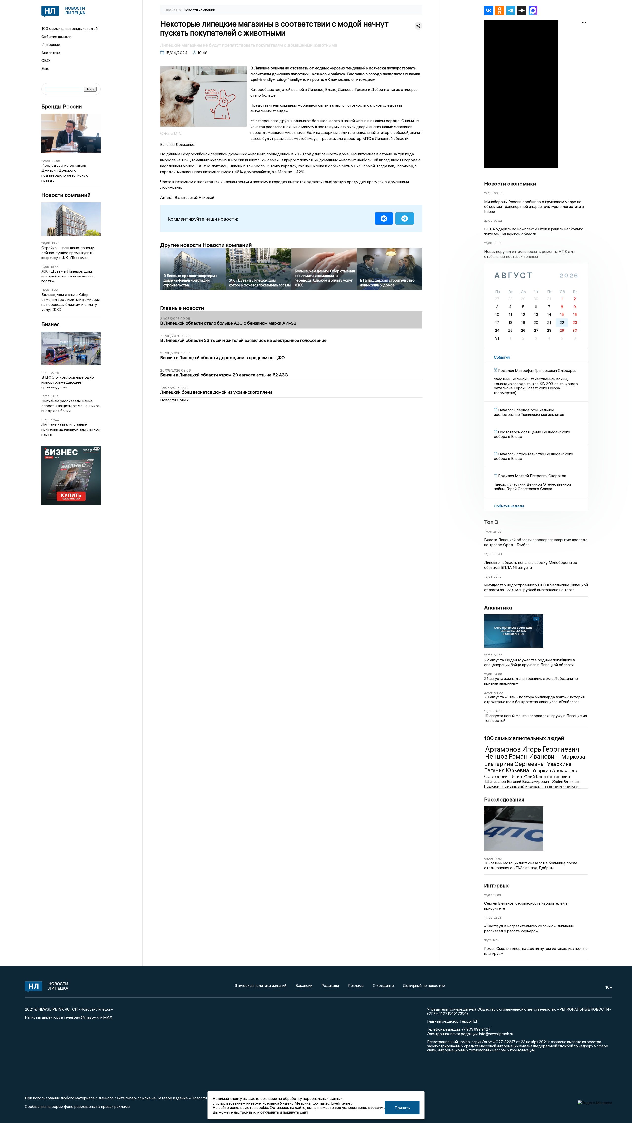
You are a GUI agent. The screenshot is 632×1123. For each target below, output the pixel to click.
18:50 (497, 243)
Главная (171, 10)
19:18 (54, 396)
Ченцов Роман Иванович (522, 756)
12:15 (496, 940)
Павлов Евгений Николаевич (522, 786)
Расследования (504, 799)
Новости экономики (510, 183)
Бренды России (61, 106)
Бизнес (50, 324)
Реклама (356, 985)
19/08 (488, 711)
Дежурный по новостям (424, 985)
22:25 (55, 373)
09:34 (498, 554)
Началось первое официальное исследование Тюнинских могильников (529, 412)
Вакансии (304, 985)
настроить (243, 1112)
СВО (45, 60)
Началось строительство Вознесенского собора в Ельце (533, 456)
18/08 (45, 373)
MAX (107, 1017)
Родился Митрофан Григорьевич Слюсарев (537, 370)
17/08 (45, 267)
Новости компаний (66, 195)
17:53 (498, 858)
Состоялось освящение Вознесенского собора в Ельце (532, 434)
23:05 (497, 531)
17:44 (55, 420)
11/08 (45, 290)
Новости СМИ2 (174, 399)
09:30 (498, 193)
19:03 (497, 895)
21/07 (488, 895)
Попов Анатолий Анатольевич (562, 786)
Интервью (50, 44)
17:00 (54, 290)
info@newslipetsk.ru (496, 1033)
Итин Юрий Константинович (541, 776)
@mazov (88, 1017)
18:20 (55, 243)
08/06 (488, 858)
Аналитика (50, 52)
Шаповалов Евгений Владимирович (517, 781)
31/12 (487, 940)
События (502, 357)
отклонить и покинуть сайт (284, 1112)
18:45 (55, 267)
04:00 (498, 655)
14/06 (488, 917)
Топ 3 (491, 521)
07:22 (498, 220)
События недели (56, 36)
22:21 (497, 917)
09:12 (497, 576)
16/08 (488, 554)
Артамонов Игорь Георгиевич (532, 749)
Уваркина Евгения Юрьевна (528, 767)
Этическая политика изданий (260, 985)
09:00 (55, 161)
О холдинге (383, 985)
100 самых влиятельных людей (69, 28)
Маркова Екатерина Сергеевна (534, 760)
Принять (402, 1107)
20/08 (45, 243)
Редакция (330, 985)
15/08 (488, 576)
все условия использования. (360, 1107)
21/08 (488, 243)
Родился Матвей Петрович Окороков (532, 475)
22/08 (45, 161)
